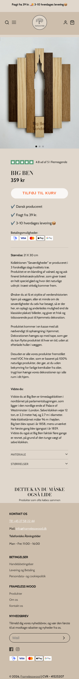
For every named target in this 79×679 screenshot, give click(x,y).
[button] (36, 146)
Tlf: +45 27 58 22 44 (22, 521)
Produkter (15, 593)
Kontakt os (16, 606)
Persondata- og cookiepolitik (27, 576)
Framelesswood (30, 676)
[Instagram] (18, 649)
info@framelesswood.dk (31, 528)
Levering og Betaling (22, 570)
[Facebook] (11, 649)
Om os (13, 600)
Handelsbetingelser (21, 564)
